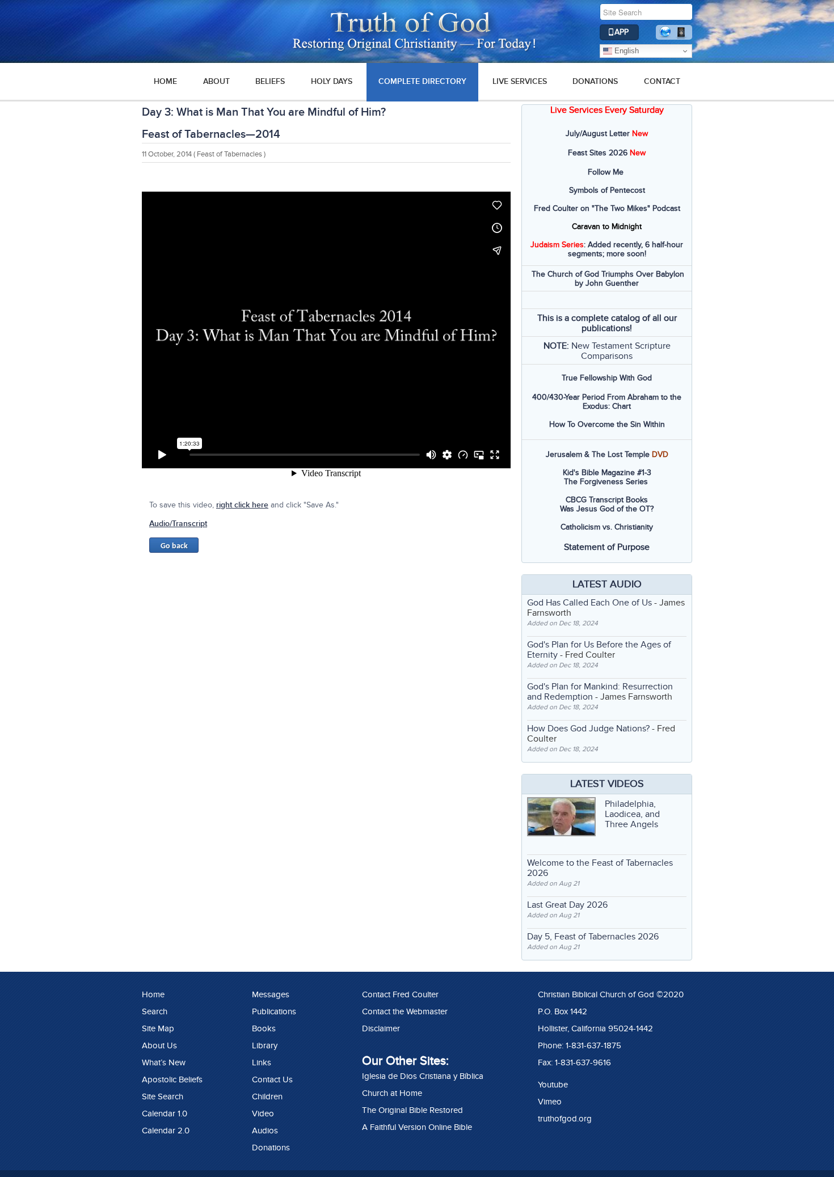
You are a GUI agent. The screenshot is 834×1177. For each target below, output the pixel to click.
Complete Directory (422, 81)
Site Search (162, 1096)
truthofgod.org (565, 1119)
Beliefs (270, 81)
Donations (595, 81)
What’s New (164, 1062)
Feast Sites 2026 (597, 153)
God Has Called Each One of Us (589, 602)
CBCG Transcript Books (607, 500)
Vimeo (550, 1101)
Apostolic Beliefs (172, 1079)
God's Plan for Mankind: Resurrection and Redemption (600, 691)
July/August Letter (598, 133)
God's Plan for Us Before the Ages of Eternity (599, 650)
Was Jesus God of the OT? (607, 509)
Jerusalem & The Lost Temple (598, 454)
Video (263, 1113)
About (216, 81)
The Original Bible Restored (412, 1110)
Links (261, 1062)
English (625, 50)
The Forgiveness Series (606, 481)
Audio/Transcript (178, 523)
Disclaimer (381, 1028)
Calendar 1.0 (164, 1113)
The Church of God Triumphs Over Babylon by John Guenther (608, 278)
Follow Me (606, 172)
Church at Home (392, 1093)
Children (267, 1096)
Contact (662, 81)
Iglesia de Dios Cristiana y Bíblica (422, 1076)
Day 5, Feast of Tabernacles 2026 (593, 936)
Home (153, 994)
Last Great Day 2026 (567, 905)
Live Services (519, 81)
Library (264, 1045)
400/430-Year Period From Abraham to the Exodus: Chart (606, 401)
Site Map (158, 1028)
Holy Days (331, 81)
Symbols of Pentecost (607, 190)
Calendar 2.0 (165, 1130)
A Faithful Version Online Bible (417, 1127)
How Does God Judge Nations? (588, 728)
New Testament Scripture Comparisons (621, 351)
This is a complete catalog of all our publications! (607, 323)
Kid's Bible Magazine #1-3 (607, 472)
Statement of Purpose (607, 547)
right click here (242, 505)
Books (264, 1028)
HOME (165, 81)
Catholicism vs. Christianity (607, 527)
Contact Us (272, 1079)
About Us (159, 1045)
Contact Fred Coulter (400, 994)
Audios (265, 1130)
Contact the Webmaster (405, 1011)
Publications (274, 1011)
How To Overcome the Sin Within (607, 424)
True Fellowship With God (607, 378)
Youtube (553, 1084)
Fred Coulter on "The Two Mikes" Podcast (607, 208)
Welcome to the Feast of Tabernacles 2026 (600, 868)
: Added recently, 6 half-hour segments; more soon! (606, 249)
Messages (270, 994)
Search (154, 1011)
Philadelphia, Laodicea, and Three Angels (632, 814)
